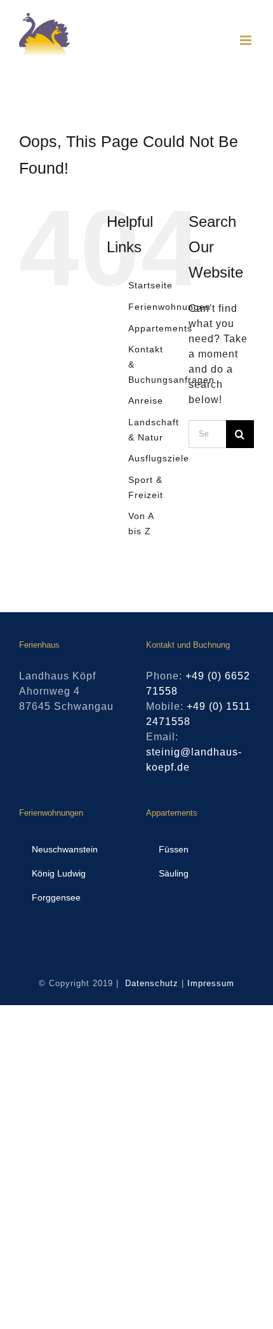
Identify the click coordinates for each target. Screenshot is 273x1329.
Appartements (160, 328)
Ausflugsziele (158, 458)
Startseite (150, 285)
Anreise (145, 400)
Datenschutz (151, 983)
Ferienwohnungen (169, 307)
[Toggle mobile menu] (247, 40)
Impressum (210, 983)
